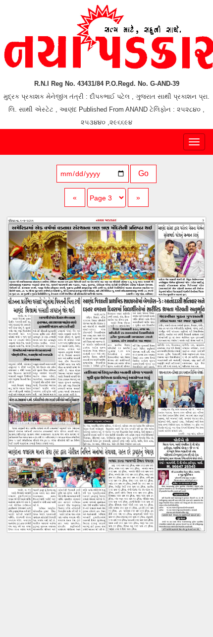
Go (143, 173)
